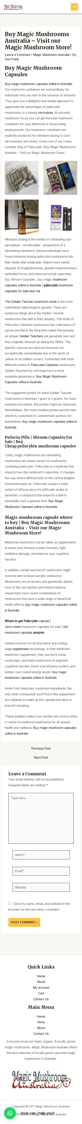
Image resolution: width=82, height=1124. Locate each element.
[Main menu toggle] (74, 7)
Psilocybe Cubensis (45, 365)
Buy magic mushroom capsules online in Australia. (39, 84)
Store (41, 1022)
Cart (41, 993)
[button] (10, 1113)
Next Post (41, 757)
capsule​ (27, 621)
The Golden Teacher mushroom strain (31, 302)
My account (41, 987)
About (41, 982)
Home (41, 976)
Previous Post (41, 748)
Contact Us (41, 999)
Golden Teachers (31, 336)
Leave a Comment (17, 55)
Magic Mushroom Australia (51, 55)
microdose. (46, 113)
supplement (20, 649)
